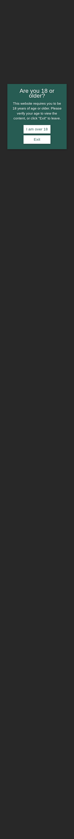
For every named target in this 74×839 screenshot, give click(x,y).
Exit (37, 139)
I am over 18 (37, 129)
